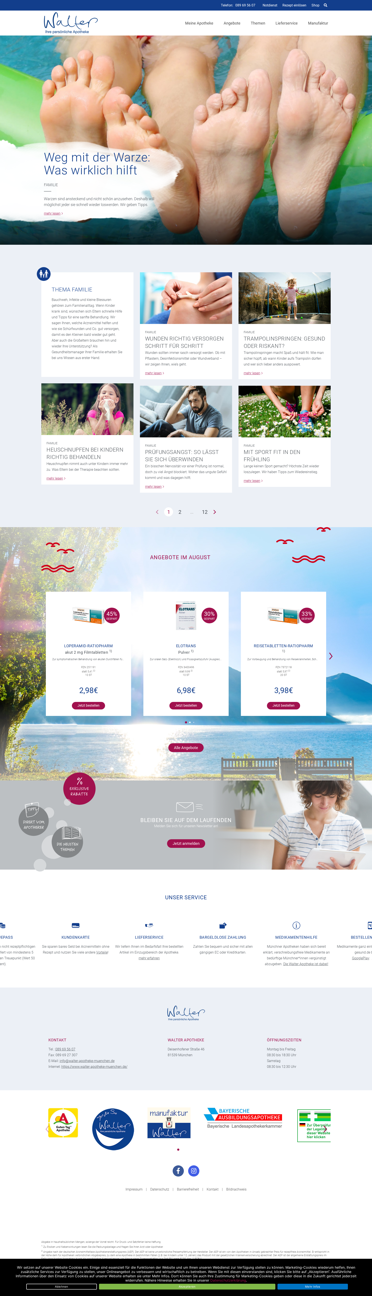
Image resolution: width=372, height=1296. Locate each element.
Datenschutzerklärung (228, 1280)
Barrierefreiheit (188, 1189)
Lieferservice (287, 23)
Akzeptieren (187, 1286)
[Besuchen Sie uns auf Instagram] (193, 1171)
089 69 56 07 (245, 5)
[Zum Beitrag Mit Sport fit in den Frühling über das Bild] (285, 411)
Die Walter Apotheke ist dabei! (305, 964)
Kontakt (213, 1189)
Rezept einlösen (294, 5)
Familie (51, 185)
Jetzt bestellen (88, 705)
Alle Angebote (186, 747)
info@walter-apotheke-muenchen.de (87, 1061)
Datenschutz (159, 1189)
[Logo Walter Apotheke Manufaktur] (169, 1122)
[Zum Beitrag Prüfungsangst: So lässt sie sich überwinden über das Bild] (186, 411)
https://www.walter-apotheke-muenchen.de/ (94, 1067)
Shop (315, 5)
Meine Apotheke (199, 23)
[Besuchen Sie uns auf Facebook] (178, 1171)
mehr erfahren (149, 958)
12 (205, 512)
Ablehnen (61, 1286)
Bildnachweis (236, 1189)
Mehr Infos (312, 1286)
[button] (332, 653)
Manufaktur (318, 23)
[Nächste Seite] (215, 512)
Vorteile (102, 952)
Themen (258, 23)
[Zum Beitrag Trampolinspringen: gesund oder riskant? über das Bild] (285, 298)
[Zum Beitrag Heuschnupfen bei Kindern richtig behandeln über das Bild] (87, 409)
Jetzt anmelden (186, 843)
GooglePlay (360, 958)
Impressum (134, 1189)
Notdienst (270, 5)
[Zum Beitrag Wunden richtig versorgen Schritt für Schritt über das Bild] (186, 298)
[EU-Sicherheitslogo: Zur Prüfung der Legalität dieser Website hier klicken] (316, 1125)
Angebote (232, 23)
